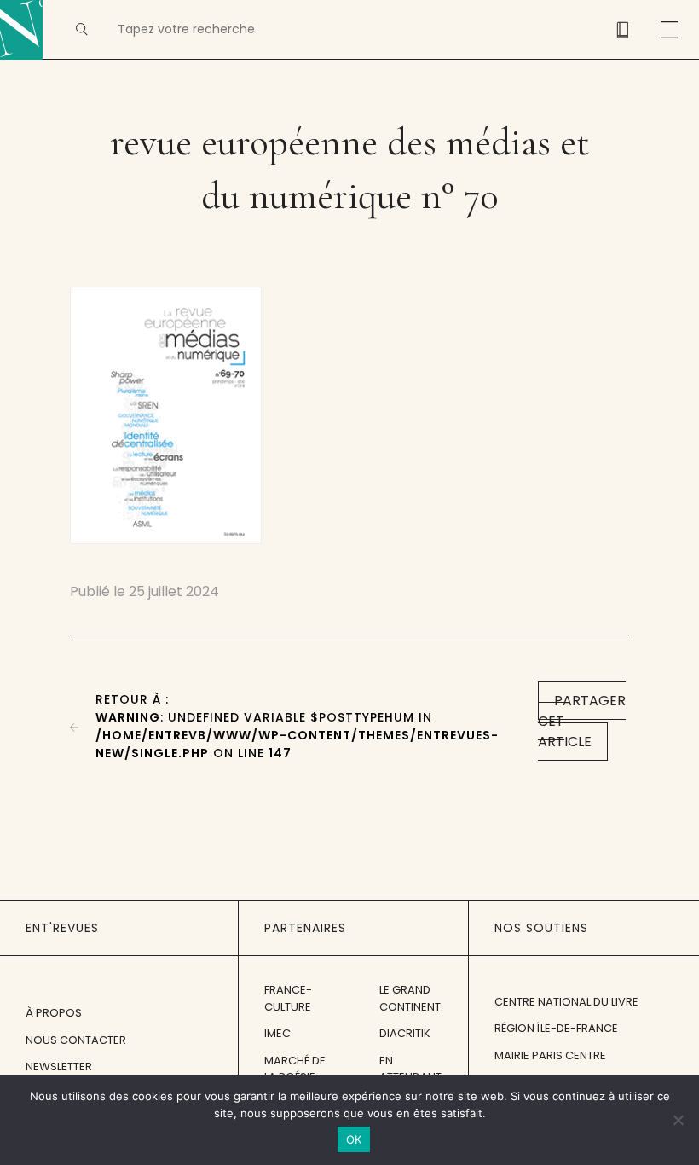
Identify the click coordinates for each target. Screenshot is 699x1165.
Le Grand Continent (410, 998)
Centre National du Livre (566, 1002)
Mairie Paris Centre (550, 1055)
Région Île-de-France (556, 1028)
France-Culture (288, 998)
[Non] (677, 1119)
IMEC (277, 1033)
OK (354, 1139)
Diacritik (404, 1033)
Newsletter (59, 1066)
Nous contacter (76, 1040)
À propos (54, 1013)
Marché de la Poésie (295, 1069)
